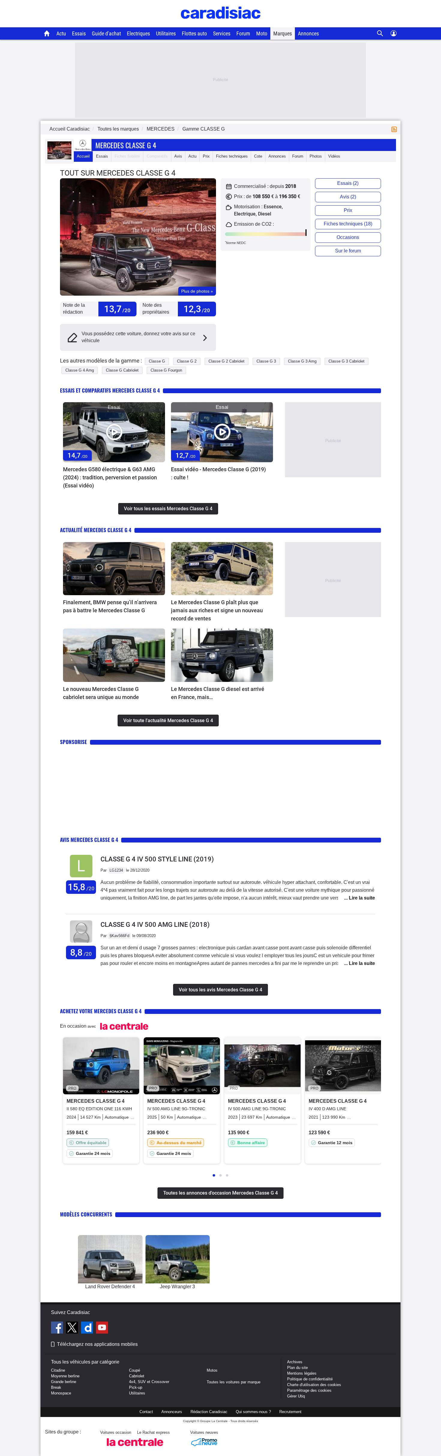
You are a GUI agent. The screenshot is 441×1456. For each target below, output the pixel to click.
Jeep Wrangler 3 (177, 1286)
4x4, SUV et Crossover (149, 1381)
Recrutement (290, 1411)
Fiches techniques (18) (348, 223)
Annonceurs (171, 1411)
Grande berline (63, 1381)
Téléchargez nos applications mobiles (97, 1344)
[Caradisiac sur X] (73, 1328)
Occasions (348, 237)
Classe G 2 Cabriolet (226, 361)
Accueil (83, 156)
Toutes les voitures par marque (233, 1382)
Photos (316, 156)
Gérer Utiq (296, 1396)
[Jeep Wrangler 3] (178, 1259)
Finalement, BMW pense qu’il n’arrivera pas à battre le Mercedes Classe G (110, 606)
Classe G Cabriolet (122, 370)
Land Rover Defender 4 (110, 1286)
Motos (212, 1370)
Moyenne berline (65, 1376)
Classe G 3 (266, 361)
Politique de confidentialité (310, 1379)
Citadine (58, 1370)
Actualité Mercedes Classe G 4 (95, 530)
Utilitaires (166, 33)
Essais (79, 33)
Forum (243, 33)
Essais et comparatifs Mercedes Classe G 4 (110, 390)
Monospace (61, 1393)
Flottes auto (194, 33)
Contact (146, 1411)
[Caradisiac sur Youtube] (102, 1328)
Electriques (138, 33)
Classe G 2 (186, 361)
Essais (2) (347, 183)
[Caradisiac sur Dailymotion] (87, 1328)
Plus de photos (197, 291)
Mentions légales (301, 1373)
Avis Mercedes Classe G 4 (89, 839)
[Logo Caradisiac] (220, 24)
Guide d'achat (106, 33)
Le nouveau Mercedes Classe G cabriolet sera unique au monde (101, 693)
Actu (61, 33)
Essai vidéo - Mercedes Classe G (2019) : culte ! (218, 473)
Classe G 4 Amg (79, 370)
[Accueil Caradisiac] (46, 33)
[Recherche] (380, 33)
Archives (294, 1362)
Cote (258, 156)
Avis (178, 156)
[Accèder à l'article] (114, 432)
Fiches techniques (232, 156)
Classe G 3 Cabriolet (346, 361)
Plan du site (297, 1367)
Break (56, 1387)
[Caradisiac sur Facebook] (57, 1328)
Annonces (308, 33)
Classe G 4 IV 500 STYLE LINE (157, 859)
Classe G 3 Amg (302, 361)
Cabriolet (136, 1376)
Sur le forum (348, 250)
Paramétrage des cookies (309, 1390)
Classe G (157, 361)
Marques (282, 33)
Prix (206, 156)
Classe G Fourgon (166, 370)
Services (221, 33)
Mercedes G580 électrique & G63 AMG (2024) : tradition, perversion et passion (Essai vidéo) (110, 477)
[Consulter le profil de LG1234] (81, 877)
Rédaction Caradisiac (208, 1411)
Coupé (134, 1370)
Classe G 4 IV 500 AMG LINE (155, 924)
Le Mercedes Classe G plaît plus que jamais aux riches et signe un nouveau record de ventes (217, 610)
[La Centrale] (135, 1447)
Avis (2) (348, 196)
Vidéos (334, 156)
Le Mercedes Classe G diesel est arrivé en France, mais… (217, 693)
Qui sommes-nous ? (253, 1411)
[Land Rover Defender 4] (110, 1259)
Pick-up (135, 1387)
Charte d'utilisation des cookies (314, 1384)
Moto (261, 33)
